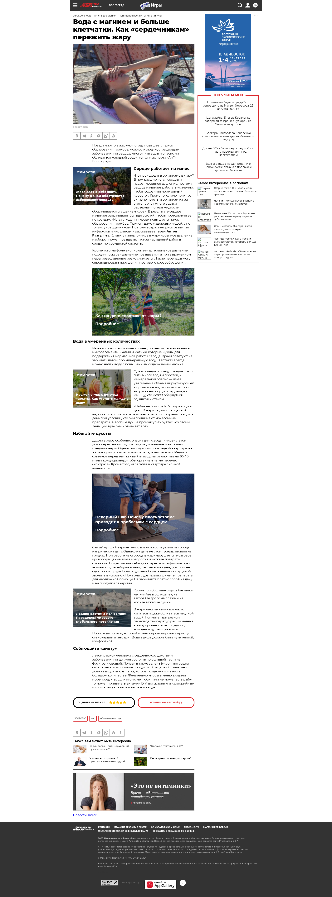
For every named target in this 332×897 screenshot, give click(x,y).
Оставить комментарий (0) (166, 702)
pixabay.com (80, 126)
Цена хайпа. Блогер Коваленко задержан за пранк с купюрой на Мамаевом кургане (228, 121)
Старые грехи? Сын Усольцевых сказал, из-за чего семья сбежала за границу (235, 191)
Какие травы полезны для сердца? (171, 758)
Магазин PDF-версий (215, 827)
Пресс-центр (191, 827)
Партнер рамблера (131, 882)
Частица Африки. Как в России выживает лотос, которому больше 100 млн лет (235, 241)
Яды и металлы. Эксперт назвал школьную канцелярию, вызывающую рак (233, 229)
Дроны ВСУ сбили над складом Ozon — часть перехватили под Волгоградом (228, 152)
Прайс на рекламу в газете (130, 827)
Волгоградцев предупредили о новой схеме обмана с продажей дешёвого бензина (228, 167)
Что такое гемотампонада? (166, 746)
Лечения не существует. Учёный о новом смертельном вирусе (234, 202)
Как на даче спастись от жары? (128, 315)
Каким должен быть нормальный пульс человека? (109, 748)
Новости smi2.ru (86, 815)
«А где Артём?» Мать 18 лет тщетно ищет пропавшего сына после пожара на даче (235, 254)
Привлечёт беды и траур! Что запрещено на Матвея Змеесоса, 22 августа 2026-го (228, 106)
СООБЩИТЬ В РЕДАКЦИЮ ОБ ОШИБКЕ (173, 831)
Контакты (104, 827)
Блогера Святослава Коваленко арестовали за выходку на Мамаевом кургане (228, 136)
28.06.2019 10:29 (82, 15)
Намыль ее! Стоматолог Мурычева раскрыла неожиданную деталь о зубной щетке (234, 216)
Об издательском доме (165, 827)
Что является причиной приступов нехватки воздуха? (107, 760)
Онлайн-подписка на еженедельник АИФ (123, 831)
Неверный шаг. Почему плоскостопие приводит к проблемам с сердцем (135, 519)
